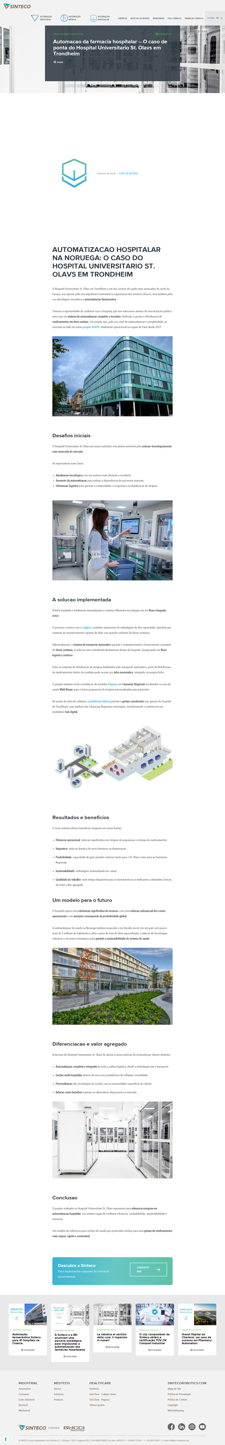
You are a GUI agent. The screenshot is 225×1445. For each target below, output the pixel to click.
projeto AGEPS (91, 327)
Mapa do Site (174, 1388)
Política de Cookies (177, 1399)
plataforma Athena (99, 701)
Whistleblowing (176, 1410)
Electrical (23, 1405)
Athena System (97, 1405)
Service (57, 1388)
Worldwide (158, 18)
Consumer (24, 1394)
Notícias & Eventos (140, 18)
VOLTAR (203, 31)
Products (58, 1399)
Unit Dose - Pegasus (99, 1399)
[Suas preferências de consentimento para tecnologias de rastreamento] (6, 1439)
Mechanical (24, 1410)
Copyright (173, 1405)
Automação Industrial (46, 18)
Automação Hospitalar (104, 18)
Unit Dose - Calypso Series (102, 1394)
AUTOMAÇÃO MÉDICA (75, 18)
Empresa (122, 18)
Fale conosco (174, 18)
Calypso (86, 627)
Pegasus (113, 684)
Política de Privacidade (179, 1394)
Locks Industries (27, 1399)
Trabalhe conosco (194, 18)
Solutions (59, 1394)
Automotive (25, 1388)
